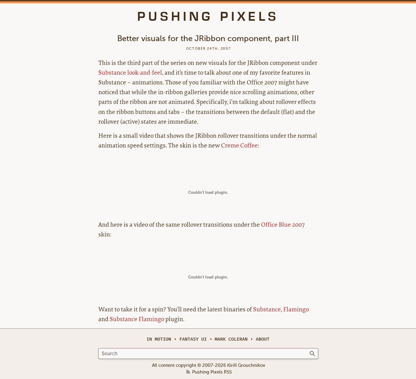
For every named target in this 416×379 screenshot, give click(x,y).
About (263, 339)
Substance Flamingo (137, 319)
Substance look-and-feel (130, 72)
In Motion (158, 339)
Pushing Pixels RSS (212, 372)
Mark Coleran (231, 339)
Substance (267, 309)
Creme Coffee (239, 145)
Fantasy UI (193, 339)
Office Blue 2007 (283, 224)
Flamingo (296, 309)
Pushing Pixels (208, 16)
